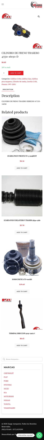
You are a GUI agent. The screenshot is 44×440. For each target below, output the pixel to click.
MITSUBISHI (9, 396)
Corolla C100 (32, 81)
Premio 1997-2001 (9, 84)
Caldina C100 (16, 79)
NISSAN (7, 400)
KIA (5, 392)
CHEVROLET (9, 373)
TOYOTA (7, 404)
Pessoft (17, 434)
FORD (6, 381)
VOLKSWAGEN (9, 408)
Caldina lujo (26, 79)
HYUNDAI (8, 385)
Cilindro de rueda (19, 81)
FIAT (6, 377)
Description (8, 89)
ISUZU (6, 388)
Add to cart (16, 73)
